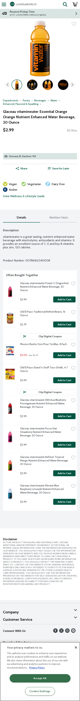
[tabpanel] (40, 368)
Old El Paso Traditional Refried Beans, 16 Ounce (43, 313)
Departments (10, 100)
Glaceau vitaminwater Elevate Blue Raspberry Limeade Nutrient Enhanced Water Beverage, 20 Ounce (42, 489)
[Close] (76, 647)
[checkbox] (74, 24)
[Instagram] (67, 632)
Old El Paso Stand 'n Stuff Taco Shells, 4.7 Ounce (44, 369)
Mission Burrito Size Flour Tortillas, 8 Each (43, 344)
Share (23, 168)
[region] (40, 671)
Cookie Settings (40, 691)
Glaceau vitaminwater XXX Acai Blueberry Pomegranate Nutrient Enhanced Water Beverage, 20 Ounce (43, 403)
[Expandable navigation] (3, 4)
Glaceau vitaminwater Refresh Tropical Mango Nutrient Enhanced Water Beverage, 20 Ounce (44, 460)
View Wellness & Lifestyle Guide (24, 196)
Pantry (26, 100)
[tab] (21, 218)
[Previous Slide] (7, 85)
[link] (58, 168)
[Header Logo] (22, 4)
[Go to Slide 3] (47, 84)
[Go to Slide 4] (63, 84)
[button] (65, 4)
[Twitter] (61, 632)
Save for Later (60, 168)
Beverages (40, 100)
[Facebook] (55, 632)
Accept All (40, 678)
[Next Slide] (72, 85)
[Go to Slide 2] (32, 84)
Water (53, 100)
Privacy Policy (37, 667)
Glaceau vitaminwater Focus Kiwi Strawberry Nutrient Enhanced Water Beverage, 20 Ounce (41, 432)
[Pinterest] (73, 632)
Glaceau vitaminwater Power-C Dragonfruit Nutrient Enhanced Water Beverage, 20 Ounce (44, 286)
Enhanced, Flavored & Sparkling (20, 104)
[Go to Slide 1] (16, 84)
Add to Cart (64, 299)
